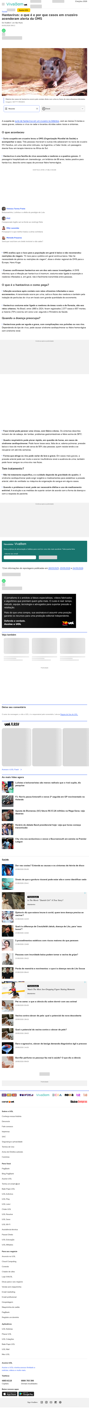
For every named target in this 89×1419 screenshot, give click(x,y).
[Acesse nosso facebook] (41, 1402)
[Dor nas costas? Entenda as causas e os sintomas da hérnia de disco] (7, 870)
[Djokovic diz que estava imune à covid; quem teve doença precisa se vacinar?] (7, 917)
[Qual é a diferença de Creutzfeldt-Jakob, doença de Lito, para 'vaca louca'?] (7, 931)
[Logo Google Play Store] (26, 1393)
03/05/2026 (65, 568)
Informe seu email (11, 554)
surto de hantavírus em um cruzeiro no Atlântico (37, 121)
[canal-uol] (8, 1101)
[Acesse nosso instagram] (46, 1402)
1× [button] (82, 108)
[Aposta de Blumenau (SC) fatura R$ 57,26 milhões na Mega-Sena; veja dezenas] (7, 815)
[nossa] (69, 1095)
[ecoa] (57, 1095)
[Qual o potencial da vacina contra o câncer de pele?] (7, 1034)
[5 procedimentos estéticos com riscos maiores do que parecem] (7, 945)
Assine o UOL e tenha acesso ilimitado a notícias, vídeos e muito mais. (18, 1368)
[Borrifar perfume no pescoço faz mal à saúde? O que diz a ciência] (7, 1062)
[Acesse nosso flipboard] (55, 1402)
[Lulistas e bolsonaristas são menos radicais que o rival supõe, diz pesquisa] (7, 787)
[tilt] (78, 1095)
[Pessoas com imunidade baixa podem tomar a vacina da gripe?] (7, 959)
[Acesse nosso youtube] (51, 1402)
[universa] (26, 1095)
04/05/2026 (78, 568)
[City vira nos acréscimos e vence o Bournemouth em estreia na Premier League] (7, 844)
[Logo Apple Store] (9, 1393)
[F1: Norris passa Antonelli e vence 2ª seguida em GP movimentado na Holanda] (7, 801)
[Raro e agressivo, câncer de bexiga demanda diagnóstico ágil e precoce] (7, 1048)
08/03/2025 (53, 568)
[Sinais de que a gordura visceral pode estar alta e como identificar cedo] (7, 884)
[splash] (9, 1095)
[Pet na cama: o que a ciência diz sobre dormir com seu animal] (7, 1006)
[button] (44, 109)
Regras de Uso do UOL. (69, 714)
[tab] (85, 1095)
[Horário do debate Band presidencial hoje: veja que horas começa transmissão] (7, 830)
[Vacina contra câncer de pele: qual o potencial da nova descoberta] (7, 1020)
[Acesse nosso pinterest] (60, 1402)
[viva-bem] (42, 1095)
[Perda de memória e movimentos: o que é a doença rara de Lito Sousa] (7, 973)
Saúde (4, 11)
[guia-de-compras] (79, 1101)
